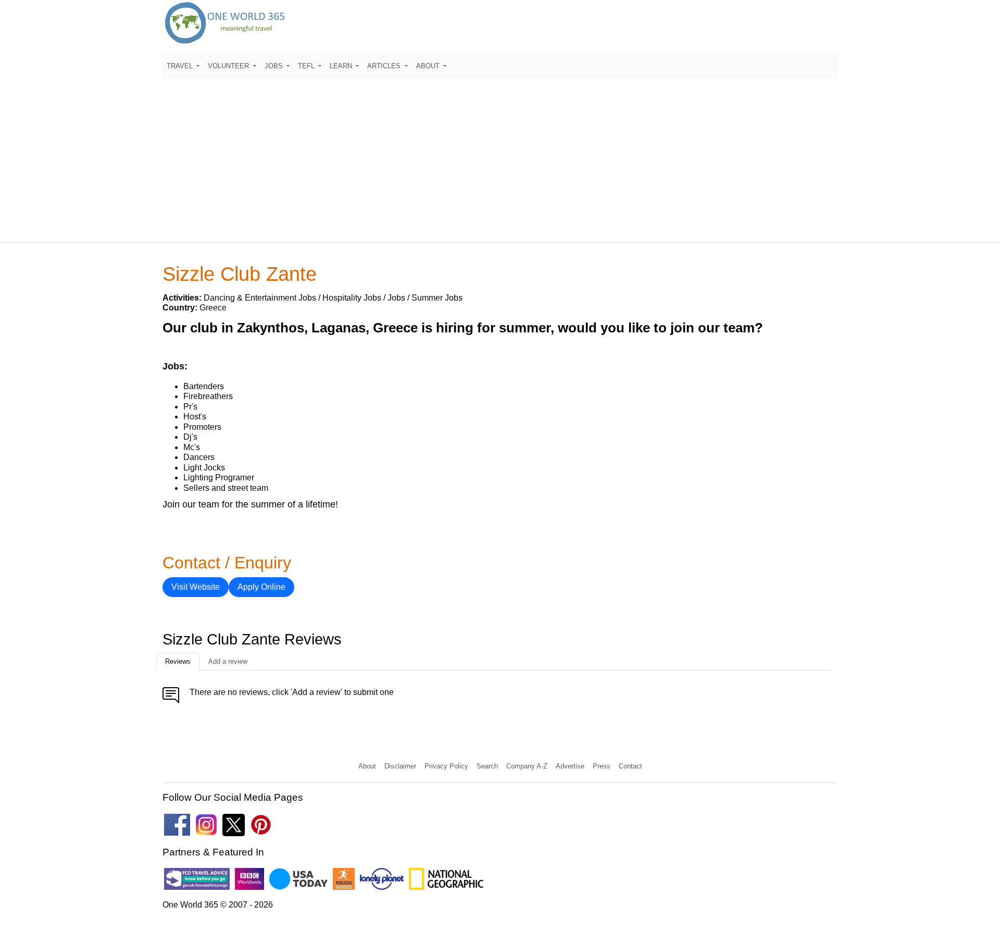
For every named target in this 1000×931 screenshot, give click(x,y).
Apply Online (261, 586)
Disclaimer (400, 766)
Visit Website (195, 586)
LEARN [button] (342, 66)
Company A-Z (526, 766)
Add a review (227, 661)
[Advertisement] (500, 156)
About (367, 766)
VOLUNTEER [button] (229, 66)
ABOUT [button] (429, 66)
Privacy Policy (446, 766)
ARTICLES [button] (385, 66)
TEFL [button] (307, 66)
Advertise (570, 766)
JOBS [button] (275, 66)
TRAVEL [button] (181, 66)
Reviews (178, 661)
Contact (630, 766)
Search (487, 766)
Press (601, 766)
